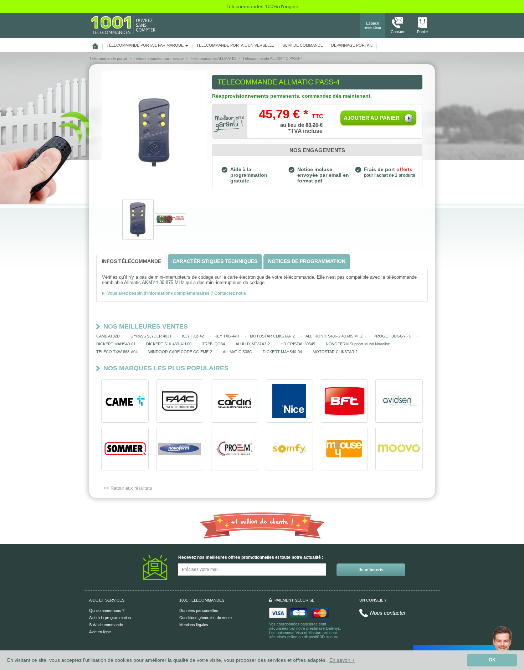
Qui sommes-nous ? (106, 610)
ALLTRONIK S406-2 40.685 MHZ (334, 336)
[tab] (131, 261)
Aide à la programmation (110, 617)
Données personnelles (198, 610)
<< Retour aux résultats (127, 488)
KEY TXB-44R (227, 336)
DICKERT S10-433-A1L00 (168, 344)
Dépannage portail (352, 45)
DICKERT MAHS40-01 (115, 344)
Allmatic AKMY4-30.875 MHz (154, 282)
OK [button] (492, 660)
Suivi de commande (106, 625)
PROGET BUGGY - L (392, 336)
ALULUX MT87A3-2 (253, 344)
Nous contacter (388, 613)
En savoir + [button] (342, 660)
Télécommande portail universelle (235, 45)
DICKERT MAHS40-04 (282, 352)
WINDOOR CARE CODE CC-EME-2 (180, 352)
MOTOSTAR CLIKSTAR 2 (272, 336)
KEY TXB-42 (193, 336)
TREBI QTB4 (213, 344)
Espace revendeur (372, 25)
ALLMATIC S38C (237, 352)
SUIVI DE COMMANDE (302, 45)
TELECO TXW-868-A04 (117, 352)
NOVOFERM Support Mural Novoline (358, 344)
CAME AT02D (108, 336)
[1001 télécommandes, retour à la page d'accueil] (95, 44)
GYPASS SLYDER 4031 (150, 336)
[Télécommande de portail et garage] (123, 25)
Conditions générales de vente (205, 617)
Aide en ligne (100, 632)
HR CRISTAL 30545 (298, 344)
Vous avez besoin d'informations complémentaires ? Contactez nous (176, 293)
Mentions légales (193, 625)
